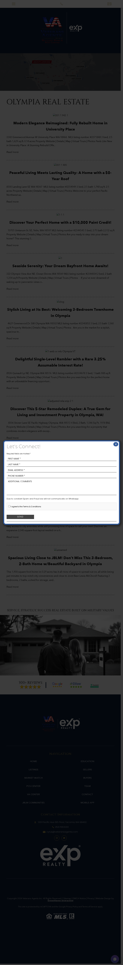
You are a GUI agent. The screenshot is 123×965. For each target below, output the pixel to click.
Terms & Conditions (32, 506)
